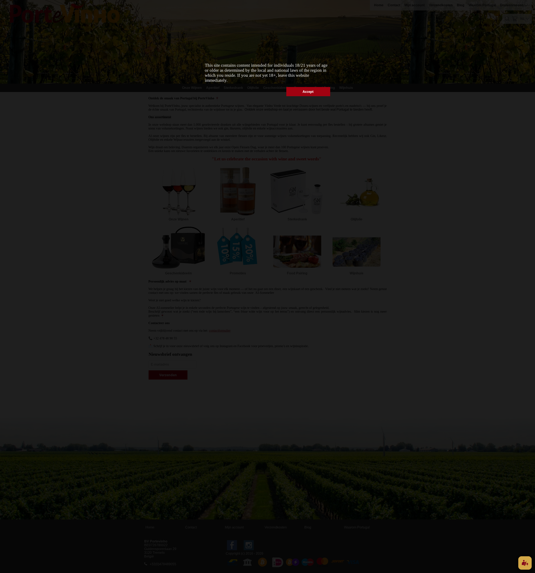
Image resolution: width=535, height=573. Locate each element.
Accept (308, 91)
